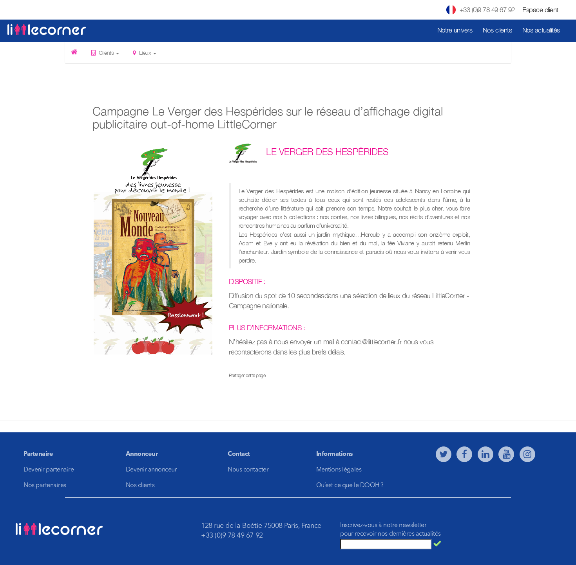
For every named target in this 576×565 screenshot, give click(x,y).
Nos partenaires (45, 485)
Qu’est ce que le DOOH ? (350, 485)
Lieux (145, 52)
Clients (106, 52)
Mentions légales (338, 470)
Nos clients (497, 30)
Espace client (540, 10)
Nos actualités (541, 30)
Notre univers (455, 30)
